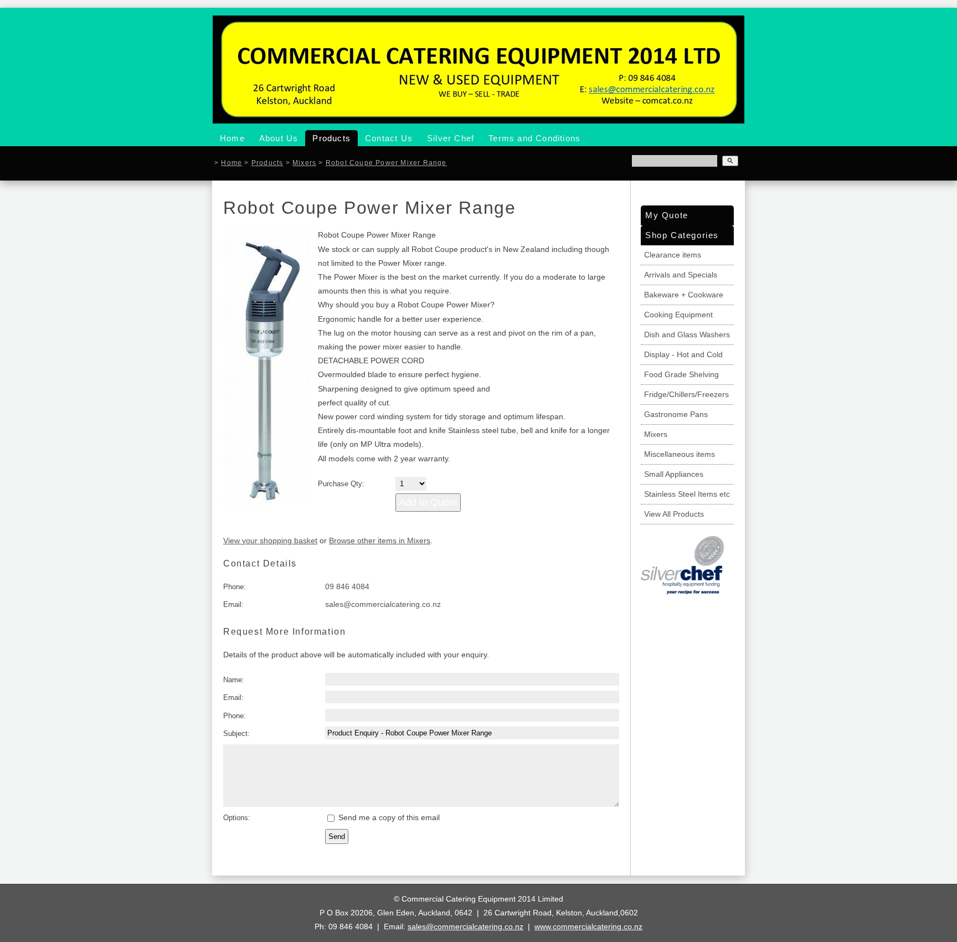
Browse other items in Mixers (379, 540)
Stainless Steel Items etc (687, 494)
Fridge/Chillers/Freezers (686, 394)
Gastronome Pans (676, 414)
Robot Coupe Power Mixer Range (386, 162)
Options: (236, 818)
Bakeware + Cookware (683, 294)
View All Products (674, 513)
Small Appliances (673, 474)
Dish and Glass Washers (687, 334)
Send (336, 836)
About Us (279, 138)
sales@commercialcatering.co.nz (383, 604)
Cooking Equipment (678, 314)
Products (331, 138)
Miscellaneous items (679, 454)
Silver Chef (450, 138)
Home (232, 138)
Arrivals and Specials (680, 274)
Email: (233, 604)
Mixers (304, 162)
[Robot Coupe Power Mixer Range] (266, 502)
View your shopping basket (270, 540)
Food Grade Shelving (681, 374)
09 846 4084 (347, 586)
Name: (233, 680)
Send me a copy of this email (388, 817)
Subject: (236, 733)
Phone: (234, 587)
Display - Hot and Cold (683, 354)
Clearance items (672, 254)
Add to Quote (428, 502)
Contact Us (389, 138)
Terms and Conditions (534, 138)
